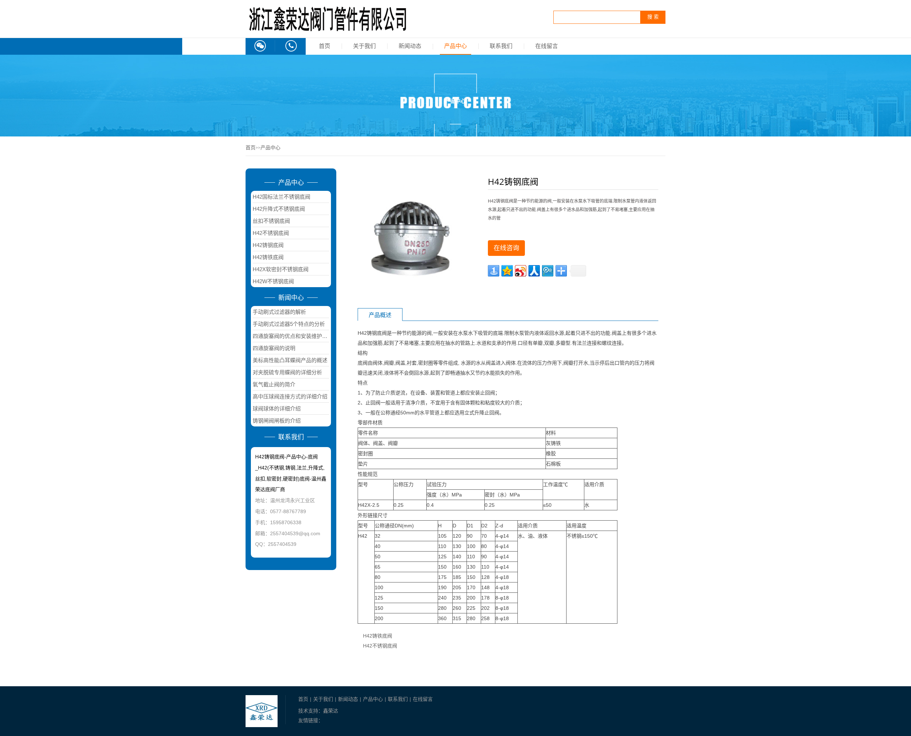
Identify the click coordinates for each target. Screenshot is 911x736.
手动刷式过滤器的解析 (279, 312)
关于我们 (364, 46)
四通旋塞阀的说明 (274, 348)
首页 (324, 46)
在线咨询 (506, 248)
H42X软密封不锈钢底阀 (281, 269)
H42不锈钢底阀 (271, 233)
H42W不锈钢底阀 (273, 281)
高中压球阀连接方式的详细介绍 (290, 396)
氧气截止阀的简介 (274, 384)
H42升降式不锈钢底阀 (279, 209)
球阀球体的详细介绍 (277, 408)
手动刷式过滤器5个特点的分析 (289, 324)
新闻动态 (410, 46)
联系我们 (501, 46)
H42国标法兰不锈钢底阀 (281, 197)
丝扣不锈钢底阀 (271, 221)
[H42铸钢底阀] (411, 236)
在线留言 (546, 46)
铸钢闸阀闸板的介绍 (277, 421)
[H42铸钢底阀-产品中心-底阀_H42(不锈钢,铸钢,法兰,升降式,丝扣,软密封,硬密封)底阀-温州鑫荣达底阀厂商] (327, 31)
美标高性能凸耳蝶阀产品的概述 (290, 360)
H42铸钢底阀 (268, 245)
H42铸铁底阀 (268, 257)
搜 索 (653, 17)
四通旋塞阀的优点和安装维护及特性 (291, 336)
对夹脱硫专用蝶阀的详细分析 (287, 372)
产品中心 (455, 46)
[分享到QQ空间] (507, 270)
